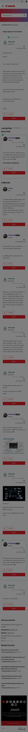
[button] (25, 2)
